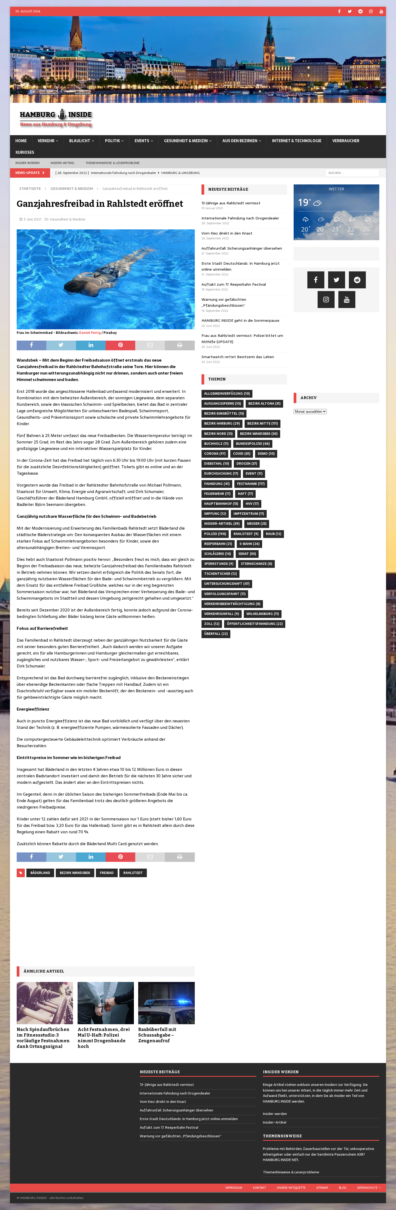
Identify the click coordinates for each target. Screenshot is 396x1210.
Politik (112, 141)
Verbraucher (345, 141)
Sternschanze (256, 563)
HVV (252, 503)
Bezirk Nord (218, 433)
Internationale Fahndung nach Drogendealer (240, 218)
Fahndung (217, 484)
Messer (256, 523)
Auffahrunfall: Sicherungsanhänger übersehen (242, 248)
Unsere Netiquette (291, 1187)
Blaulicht (79, 141)
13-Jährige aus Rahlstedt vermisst (231, 203)
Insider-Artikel (63, 162)
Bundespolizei (253, 443)
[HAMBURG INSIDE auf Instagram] (371, 11)
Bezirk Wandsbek (75, 873)
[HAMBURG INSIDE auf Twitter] (350, 11)
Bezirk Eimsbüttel (224, 413)
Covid (241, 453)
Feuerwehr (217, 493)
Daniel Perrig (90, 332)
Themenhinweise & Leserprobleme (113, 162)
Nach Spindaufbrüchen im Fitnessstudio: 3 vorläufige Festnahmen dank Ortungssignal (43, 1038)
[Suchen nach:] (352, 173)
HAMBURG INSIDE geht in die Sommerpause (240, 320)
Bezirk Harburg (222, 423)
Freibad (107, 873)
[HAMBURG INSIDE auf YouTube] (381, 11)
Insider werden (27, 162)
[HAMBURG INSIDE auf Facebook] (339, 11)
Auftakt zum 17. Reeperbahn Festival (234, 284)
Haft (245, 493)
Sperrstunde (218, 563)
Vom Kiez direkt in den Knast (227, 233)
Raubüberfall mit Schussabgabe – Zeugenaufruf (157, 1035)
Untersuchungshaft (226, 583)
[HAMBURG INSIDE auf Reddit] (360, 11)
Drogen (247, 463)
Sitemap (322, 1187)
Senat (247, 554)
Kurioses (25, 152)
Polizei (215, 534)
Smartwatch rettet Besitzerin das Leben (238, 357)
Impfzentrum (249, 513)
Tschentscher (220, 573)
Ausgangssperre (222, 403)
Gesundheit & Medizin (186, 141)
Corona (214, 453)
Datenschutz (367, 1187)
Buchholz (216, 443)
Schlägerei (217, 554)
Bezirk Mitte (262, 423)
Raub (273, 534)
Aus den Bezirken (240, 141)
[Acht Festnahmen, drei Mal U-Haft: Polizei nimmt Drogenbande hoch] (106, 1003)
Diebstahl (216, 463)
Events (142, 141)
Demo (266, 453)
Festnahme (251, 484)
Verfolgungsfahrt (224, 594)
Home (21, 141)
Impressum (233, 1187)
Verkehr (46, 141)
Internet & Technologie (296, 141)
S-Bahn (249, 544)
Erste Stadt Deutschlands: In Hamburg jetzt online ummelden (189, 1119)
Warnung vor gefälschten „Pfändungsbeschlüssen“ (224, 302)
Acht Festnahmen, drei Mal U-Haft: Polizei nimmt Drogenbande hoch (104, 1038)
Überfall (216, 634)
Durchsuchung (221, 473)
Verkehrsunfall (221, 614)
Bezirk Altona (264, 403)
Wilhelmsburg (262, 614)
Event (254, 473)
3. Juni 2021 (32, 219)
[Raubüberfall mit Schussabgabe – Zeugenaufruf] (166, 1003)
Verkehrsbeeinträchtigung (232, 604)
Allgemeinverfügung (227, 393)
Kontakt (259, 1187)
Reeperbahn (218, 544)
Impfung (215, 513)
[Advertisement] (106, 922)
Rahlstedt (133, 873)
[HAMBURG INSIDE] (198, 100)
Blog (342, 1187)
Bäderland (40, 873)
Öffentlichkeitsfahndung (255, 624)
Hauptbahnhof (221, 503)
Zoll (211, 624)
